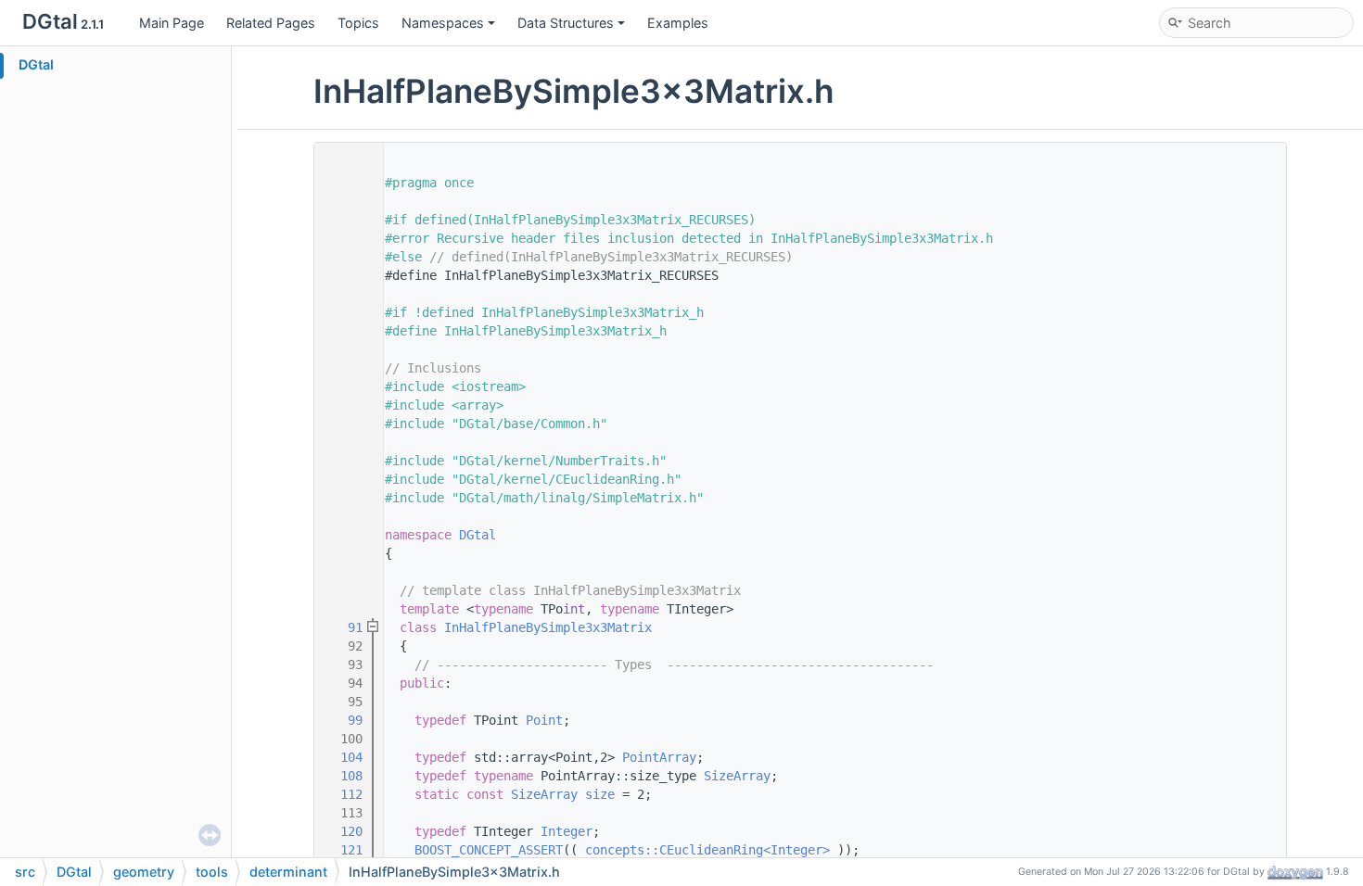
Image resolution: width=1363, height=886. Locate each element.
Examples (677, 23)
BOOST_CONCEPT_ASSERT (488, 849)
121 (344, 849)
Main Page (171, 23)
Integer (566, 831)
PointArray (659, 757)
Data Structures (565, 23)
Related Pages (270, 23)
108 (344, 775)
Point (544, 720)
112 (344, 794)
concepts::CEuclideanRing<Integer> (707, 849)
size (600, 794)
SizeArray (737, 775)
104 (344, 757)
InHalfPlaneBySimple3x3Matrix (548, 627)
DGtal (36, 64)
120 (344, 831)
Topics (358, 23)
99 (344, 720)
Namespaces (442, 23)
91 (344, 627)
